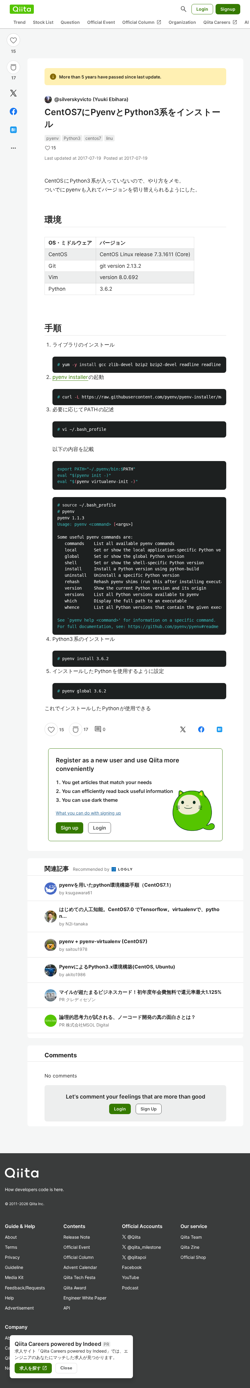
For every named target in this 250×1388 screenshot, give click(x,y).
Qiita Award (74, 1287)
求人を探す (33, 1368)
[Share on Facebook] (13, 111)
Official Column (141, 22)
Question (70, 22)
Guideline (14, 1267)
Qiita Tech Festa (79, 1277)
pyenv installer (70, 377)
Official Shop (193, 1257)
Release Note (76, 1237)
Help (9, 1297)
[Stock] (13, 67)
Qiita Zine (189, 1247)
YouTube (130, 1277)
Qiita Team (191, 1237)
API (66, 1307)
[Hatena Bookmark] (13, 129)
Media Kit (14, 1277)
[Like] (13, 40)
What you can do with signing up (88, 813)
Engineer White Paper (84, 1297)
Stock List (43, 22)
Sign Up (149, 1108)
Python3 (72, 138)
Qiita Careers (220, 22)
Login (202, 9)
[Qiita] (22, 9)
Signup (227, 9)
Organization (182, 22)
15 (13, 51)
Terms (11, 1247)
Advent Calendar (80, 1267)
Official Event (101, 22)
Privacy (12, 1257)
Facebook (132, 1267)
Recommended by (92, 869)
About (11, 1237)
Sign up (69, 828)
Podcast (130, 1287)
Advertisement (19, 1307)
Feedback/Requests (25, 1287)
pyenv (52, 138)
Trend (19, 22)
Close (66, 1367)
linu (109, 138)
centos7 (93, 138)
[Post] (13, 93)
